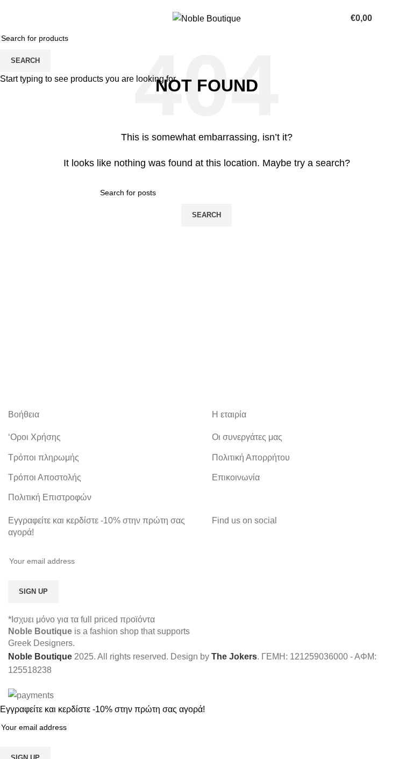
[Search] (405, 18)
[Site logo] (207, 18)
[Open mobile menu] (12, 18)
